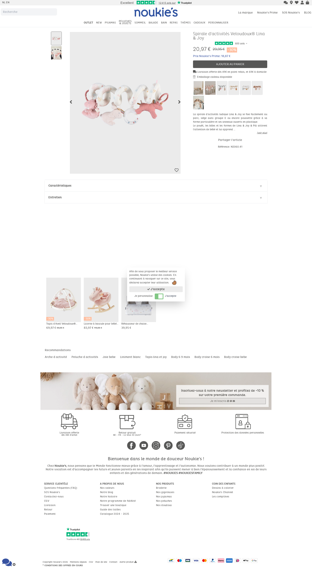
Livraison (49, 505)
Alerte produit (127, 562)
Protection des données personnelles (242, 432)
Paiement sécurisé (185, 432)
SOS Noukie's (291, 12)
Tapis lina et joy (156, 357)
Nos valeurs (107, 487)
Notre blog (106, 492)
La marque (245, 12)
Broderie (161, 487)
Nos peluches (164, 500)
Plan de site (101, 562)
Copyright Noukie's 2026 (55, 562)
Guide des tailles (110, 509)
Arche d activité (56, 357)
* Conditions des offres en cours (63, 565)
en (7, 2)
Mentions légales (78, 562)
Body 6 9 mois (180, 357)
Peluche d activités (85, 357)
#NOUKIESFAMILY (190, 473)
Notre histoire (108, 496)
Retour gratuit (127, 433)
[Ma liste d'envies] (296, 3)
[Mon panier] (307, 3)
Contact (113, 562)
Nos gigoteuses (165, 492)
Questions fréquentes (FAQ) (60, 487)
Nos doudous (164, 505)
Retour (48, 509)
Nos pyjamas (164, 496)
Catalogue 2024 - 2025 (114, 513)
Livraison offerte (69, 433)
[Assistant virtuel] (286, 3)
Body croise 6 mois (207, 357)
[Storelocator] (291, 3)
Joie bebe (109, 357)
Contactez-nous (54, 496)
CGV (46, 500)
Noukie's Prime (267, 12)
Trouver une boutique (113, 505)
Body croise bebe (235, 357)
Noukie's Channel (222, 492)
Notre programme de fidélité (118, 500)
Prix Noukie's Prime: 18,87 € (211, 56)
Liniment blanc (130, 357)
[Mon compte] (302, 3)
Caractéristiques (59, 185)
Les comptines (220, 496)
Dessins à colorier (223, 487)
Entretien (55, 197)
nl (4, 2)
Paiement (50, 513)
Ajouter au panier (230, 64)
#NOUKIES (171, 473)
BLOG (307, 12)
